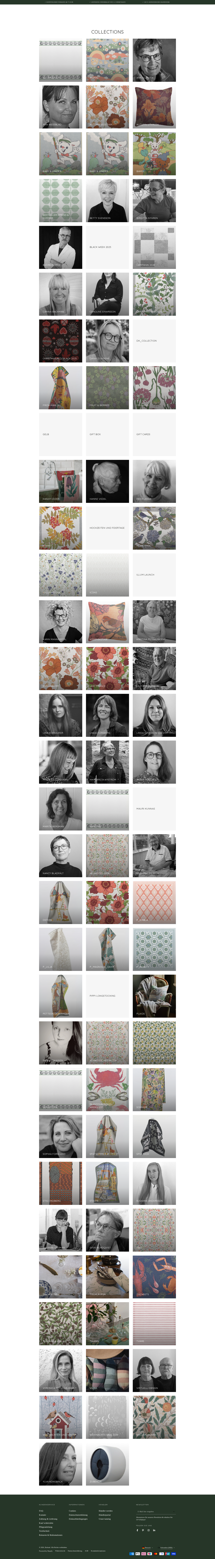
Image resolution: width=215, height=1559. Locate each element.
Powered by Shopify (46, 1551)
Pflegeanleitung (45, 1527)
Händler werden (105, 1511)
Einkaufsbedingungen (78, 1519)
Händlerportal (105, 1515)
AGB (86, 1551)
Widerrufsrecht (60, 1551)
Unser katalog (105, 1519)
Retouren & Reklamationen (50, 1535)
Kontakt (42, 1515)
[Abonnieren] (174, 1511)
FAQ (41, 1511)
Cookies (72, 1511)
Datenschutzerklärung (78, 1515)
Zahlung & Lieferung (48, 1519)
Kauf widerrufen (46, 1523)
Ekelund (47, 1547)
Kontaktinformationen (98, 1551)
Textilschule (44, 1531)
